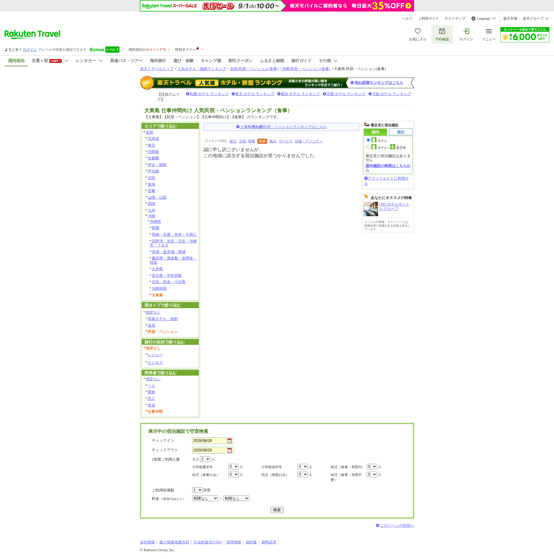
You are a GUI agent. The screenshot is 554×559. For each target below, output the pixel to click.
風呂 (272, 141)
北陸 (151, 178)
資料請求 (268, 542)
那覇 (155, 228)
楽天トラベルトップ (157, 69)
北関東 (153, 152)
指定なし (153, 312)
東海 (151, 184)
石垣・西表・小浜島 (169, 282)
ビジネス (155, 362)
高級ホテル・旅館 (163, 319)
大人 (195, 459)
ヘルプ (407, 18)
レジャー (155, 355)
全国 (149, 132)
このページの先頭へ (397, 525)
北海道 (153, 138)
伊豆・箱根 (157, 165)
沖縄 (151, 216)
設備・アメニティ (309, 141)
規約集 (251, 542)
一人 (151, 385)
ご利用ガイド (428, 18)
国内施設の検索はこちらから (388, 167)
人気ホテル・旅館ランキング (201, 69)
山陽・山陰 (157, 197)
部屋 (251, 141)
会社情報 (147, 542)
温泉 (151, 325)
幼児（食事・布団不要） (346, 477)
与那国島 (159, 288)
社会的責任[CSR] (208, 542)
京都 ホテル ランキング (346, 94)
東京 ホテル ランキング (254, 94)
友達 (151, 405)
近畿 (151, 191)
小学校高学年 (202, 467)
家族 (151, 392)
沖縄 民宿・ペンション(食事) (306, 69)
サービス (286, 141)
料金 (168, 498)
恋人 (151, 398)
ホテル (382, 140)
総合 (233, 141)
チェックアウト (165, 450)
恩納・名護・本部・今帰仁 (174, 234)
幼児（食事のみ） (206, 475)
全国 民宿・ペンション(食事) (254, 69)
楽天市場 (510, 18)
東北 (151, 145)
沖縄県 (155, 221)
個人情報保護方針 (174, 542)
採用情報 (233, 542)
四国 (151, 204)
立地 (242, 141)
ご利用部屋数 (163, 490)
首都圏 (153, 158)
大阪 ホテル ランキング (391, 94)
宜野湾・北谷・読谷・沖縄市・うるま (173, 243)
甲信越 (153, 171)
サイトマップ (455, 18)
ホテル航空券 (392, 147)
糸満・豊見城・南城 (169, 252)
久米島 (157, 269)
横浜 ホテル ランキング (300, 94)
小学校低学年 (271, 467)
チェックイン (163, 440)
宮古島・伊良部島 (167, 275)
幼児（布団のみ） (275, 475)
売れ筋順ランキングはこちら (379, 82)
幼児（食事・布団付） (348, 467)
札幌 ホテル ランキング (209, 94)
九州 (151, 210)
